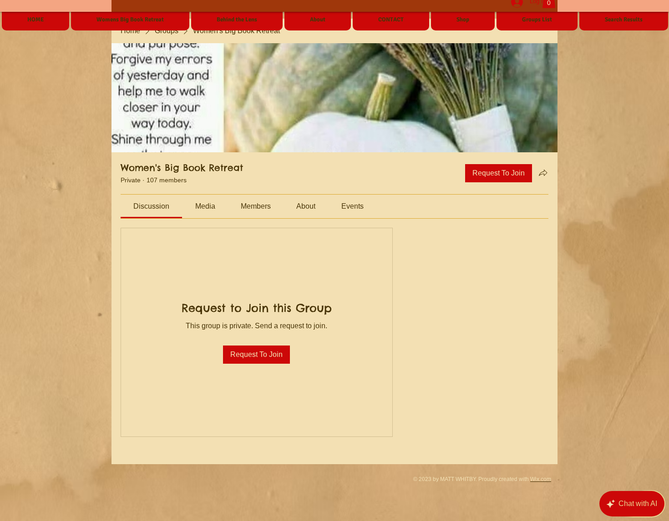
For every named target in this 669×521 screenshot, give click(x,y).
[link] (151, 206)
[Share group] (542, 172)
